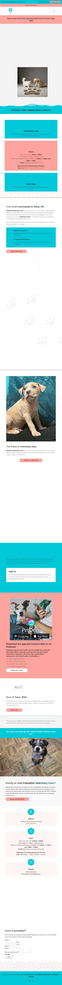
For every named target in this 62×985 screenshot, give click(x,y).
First (18, 942)
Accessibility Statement (42, 974)
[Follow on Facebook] (32, 981)
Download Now (17, 670)
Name (7, 940)
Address (31, 819)
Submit (8, 956)
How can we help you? (12, 952)
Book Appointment (31, 5)
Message (7, 954)
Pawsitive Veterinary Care (19, 50)
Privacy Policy (29, 974)
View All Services (31, 460)
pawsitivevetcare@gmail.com (18, 2)
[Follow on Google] (29, 981)
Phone (7, 948)
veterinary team (24, 217)
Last (18, 944)
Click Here (31, 488)
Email (7, 946)
